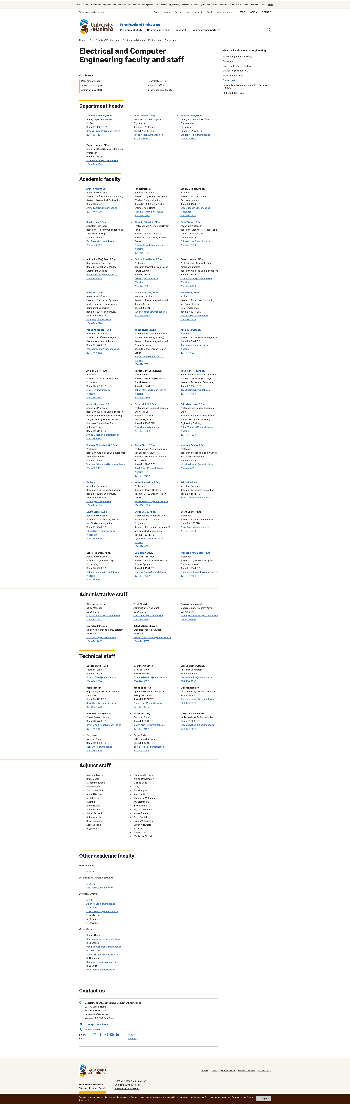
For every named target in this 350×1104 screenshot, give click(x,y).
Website (184, 211)
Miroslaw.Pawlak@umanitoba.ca (197, 464)
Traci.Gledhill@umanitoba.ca (148, 615)
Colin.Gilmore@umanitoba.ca (195, 241)
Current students (162, 12)
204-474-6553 (142, 315)
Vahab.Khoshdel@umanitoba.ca (102, 349)
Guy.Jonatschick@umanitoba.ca (197, 699)
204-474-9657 (141, 681)
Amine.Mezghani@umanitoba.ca (102, 434)
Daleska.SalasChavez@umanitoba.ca (152, 637)
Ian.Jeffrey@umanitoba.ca (194, 315)
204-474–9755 (141, 641)
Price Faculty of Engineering (140, 24)
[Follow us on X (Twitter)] (94, 1034)
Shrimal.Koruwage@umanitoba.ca (103, 725)
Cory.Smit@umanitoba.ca (99, 746)
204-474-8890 (94, 750)
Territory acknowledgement (91, 12)
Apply (253, 12)
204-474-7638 (188, 245)
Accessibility (264, 1070)
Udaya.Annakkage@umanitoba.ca (103, 939)
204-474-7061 (142, 286)
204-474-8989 (141, 750)
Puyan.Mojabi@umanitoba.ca (149, 427)
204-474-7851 (188, 138)
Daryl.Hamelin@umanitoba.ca (101, 703)
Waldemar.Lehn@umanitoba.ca (102, 911)
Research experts (246, 1070)
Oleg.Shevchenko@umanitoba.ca (197, 725)
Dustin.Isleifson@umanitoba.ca (151, 311)
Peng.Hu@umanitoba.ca (98, 319)
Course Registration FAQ (235, 70)
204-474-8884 (94, 728)
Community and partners (206, 30)
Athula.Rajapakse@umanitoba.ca (151, 501)
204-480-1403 (142, 505)
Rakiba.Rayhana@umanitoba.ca (196, 497)
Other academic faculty (160, 90)
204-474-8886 (142, 397)
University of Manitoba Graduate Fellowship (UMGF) (245, 86)
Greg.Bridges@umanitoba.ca (195, 208)
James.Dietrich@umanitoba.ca (196, 677)
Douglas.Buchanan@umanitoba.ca (103, 946)
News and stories (225, 12)
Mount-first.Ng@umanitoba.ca (149, 725)
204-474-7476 (188, 319)
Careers (204, 1070)
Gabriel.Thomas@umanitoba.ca (102, 572)
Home (82, 40)
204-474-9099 (188, 619)
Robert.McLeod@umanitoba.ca (150, 390)
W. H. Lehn (91, 907)
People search (228, 1070)
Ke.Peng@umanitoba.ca (98, 501)
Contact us (229, 80)
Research (181, 30)
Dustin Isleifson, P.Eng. (147, 292)
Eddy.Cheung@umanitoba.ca (101, 637)
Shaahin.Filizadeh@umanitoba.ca (103, 131)
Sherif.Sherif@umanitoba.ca (194, 527)
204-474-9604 (94, 681)
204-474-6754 (142, 431)
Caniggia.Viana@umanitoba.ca (150, 572)
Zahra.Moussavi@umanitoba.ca (196, 427)
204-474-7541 (94, 397)
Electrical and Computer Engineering (142, 40)
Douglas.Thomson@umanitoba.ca (103, 962)
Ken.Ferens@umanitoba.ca (100, 241)
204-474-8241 (142, 215)
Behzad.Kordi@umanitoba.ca (195, 134)
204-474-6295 (188, 352)
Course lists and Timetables (237, 66)
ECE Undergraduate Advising (237, 56)
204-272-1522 (94, 706)
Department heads (90, 81)
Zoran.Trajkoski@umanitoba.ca (150, 746)
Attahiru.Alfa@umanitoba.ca (100, 903)
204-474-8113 (94, 505)
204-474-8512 (188, 215)
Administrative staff (91, 90)
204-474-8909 (142, 575)
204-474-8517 (94, 245)
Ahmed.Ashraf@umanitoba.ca (101, 208)
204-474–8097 (141, 619)
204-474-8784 (188, 575)
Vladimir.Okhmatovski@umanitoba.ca (105, 464)
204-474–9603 (94, 641)
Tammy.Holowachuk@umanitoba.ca (199, 615)
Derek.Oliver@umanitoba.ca (149, 468)
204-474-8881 (188, 468)
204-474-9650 (188, 681)
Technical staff (156, 81)
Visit (243, 12)
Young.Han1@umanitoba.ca (148, 703)
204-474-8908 (94, 164)
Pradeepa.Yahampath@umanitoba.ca (199, 572)
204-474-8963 (188, 393)
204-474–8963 (142, 138)
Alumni (198, 12)
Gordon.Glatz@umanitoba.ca (101, 677)
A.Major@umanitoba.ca (98, 390)
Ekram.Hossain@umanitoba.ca (102, 160)
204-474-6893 (188, 531)
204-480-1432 (94, 468)
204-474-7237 (94, 619)
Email (209, 12)
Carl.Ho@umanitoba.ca (146, 278)
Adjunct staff (155, 85)
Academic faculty (90, 85)
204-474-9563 (142, 475)
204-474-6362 (94, 352)
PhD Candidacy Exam (233, 92)
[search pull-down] (269, 30)
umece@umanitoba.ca (96, 1024)
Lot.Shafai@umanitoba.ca (99, 887)
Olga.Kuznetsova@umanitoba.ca (103, 615)
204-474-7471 (188, 703)
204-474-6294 (94, 323)
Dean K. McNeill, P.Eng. (192, 370)
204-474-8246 (141, 706)
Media (215, 1070)
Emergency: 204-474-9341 (127, 1084)
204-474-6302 (142, 546)
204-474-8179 (94, 211)
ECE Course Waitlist (233, 75)
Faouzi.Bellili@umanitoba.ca (149, 211)
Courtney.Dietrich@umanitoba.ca (150, 677)
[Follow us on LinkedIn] (117, 1034)
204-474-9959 (94, 278)
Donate (266, 12)
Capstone (228, 61)
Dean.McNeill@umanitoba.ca (148, 134)
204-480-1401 (94, 134)
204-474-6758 (94, 579)
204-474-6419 (94, 538)
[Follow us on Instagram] (106, 1034)
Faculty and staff (182, 12)
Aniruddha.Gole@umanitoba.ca (102, 274)
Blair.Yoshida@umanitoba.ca (101, 969)
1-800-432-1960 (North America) (130, 1081)
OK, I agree (263, 1099)
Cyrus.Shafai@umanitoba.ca (149, 538)
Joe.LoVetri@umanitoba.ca (194, 345)
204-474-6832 (94, 438)
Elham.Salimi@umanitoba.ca (101, 531)
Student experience (158, 30)
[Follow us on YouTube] (112, 1034)
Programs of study (131, 30)
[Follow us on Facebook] (100, 1034)
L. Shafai (90, 883)
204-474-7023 (188, 434)
